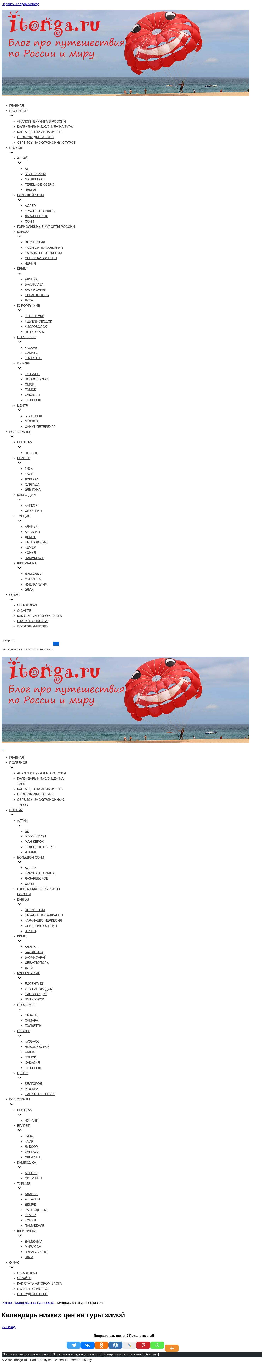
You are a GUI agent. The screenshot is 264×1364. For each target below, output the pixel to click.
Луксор (31, 479)
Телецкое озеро (39, 184)
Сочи (29, 221)
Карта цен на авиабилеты (40, 132)
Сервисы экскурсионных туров (46, 142)
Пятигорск (34, 332)
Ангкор (31, 505)
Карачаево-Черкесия (43, 253)
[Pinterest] (143, 1345)
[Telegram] (74, 1345)
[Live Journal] (129, 1345)
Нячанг (31, 453)
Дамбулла (33, 574)
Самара (31, 353)
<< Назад (9, 1327)
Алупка (31, 279)
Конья (30, 553)
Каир (29, 474)
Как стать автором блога (39, 616)
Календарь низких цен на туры (45, 127)
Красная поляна (40, 211)
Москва (31, 421)
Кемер (30, 547)
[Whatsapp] (157, 1345)
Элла (29, 590)
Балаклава (34, 284)
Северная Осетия (41, 258)
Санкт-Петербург (40, 426)
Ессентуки (34, 316)
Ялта (29, 300)
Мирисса (33, 579)
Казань (31, 348)
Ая (27, 169)
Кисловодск (36, 327)
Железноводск (38, 321)
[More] (172, 1345)
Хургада (32, 484)
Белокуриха (35, 174)
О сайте (24, 611)
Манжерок (34, 179)
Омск (29, 384)
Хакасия (32, 395)
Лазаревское (36, 216)
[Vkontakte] (88, 1345)
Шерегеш (33, 400)
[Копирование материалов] (123, 1354)
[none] (38, 768)
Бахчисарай (35, 290)
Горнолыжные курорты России (46, 227)
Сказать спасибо (32, 621)
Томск (30, 390)
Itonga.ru (20, 1360)
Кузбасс (32, 374)
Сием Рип (33, 511)
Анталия (32, 532)
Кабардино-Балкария (44, 248)
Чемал (30, 190)
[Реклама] (151, 1354)
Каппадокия (36, 542)
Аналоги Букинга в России (41, 121)
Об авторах (27, 605)
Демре (30, 537)
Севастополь (37, 295)
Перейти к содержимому (20, 4)
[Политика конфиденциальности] (76, 1354)
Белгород (33, 416)
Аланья (31, 526)
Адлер (30, 205)
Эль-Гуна (33, 490)
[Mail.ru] (115, 1345)
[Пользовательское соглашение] (26, 1354)
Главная (16, 106)
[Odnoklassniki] (101, 1345)
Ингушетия (35, 242)
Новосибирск (37, 379)
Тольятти (33, 358)
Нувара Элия (36, 584)
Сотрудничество (32, 626)
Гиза (29, 468)
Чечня (30, 263)
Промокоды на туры (35, 137)
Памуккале (34, 558)
